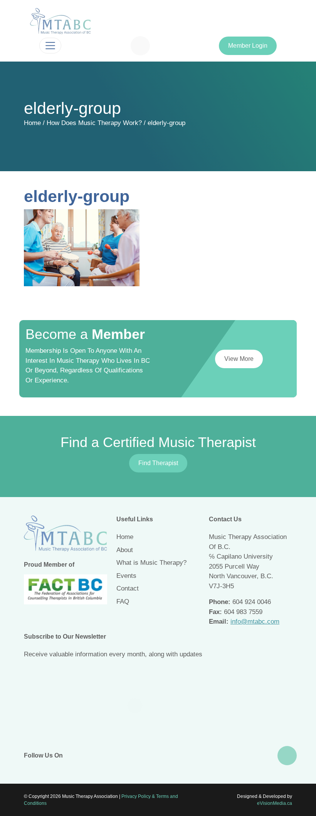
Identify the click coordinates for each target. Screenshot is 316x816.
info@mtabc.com (254, 621)
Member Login (247, 45)
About (124, 550)
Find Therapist (158, 463)
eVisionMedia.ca (274, 803)
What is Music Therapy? (151, 562)
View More (239, 358)
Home (32, 123)
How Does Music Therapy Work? (94, 123)
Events (126, 575)
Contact (127, 588)
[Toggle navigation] (50, 45)
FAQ (122, 601)
